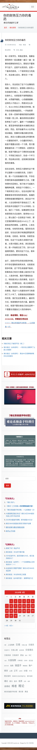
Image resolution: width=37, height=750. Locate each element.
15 (11, 611)
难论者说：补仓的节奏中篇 (15, 552)
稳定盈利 (7, 676)
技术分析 (6, 665)
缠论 (6, 681)
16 (15, 611)
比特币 (20, 671)
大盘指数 (12, 660)
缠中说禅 (29, 676)
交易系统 (7, 655)
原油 (22, 655)
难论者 (21, 692)
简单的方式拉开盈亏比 (19, 676)
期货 (6, 671)
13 (33, 606)
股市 (15, 681)
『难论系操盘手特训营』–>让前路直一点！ (20, 510)
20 (33, 611)
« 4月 (6, 625)
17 (20, 611)
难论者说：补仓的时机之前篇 (16, 574)
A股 (5, 645)
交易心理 (14, 650)
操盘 (21, 50)
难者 (24, 45)
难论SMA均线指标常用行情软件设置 (18, 523)
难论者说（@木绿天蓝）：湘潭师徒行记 (19, 578)
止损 (10, 671)
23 (15, 616)
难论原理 (13, 27)
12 (28, 606)
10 (20, 606)
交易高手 (15, 655)
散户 (30, 666)
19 (28, 611)
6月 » (11, 625)
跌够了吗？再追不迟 (13, 548)
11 (24, 606)
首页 (5, 27)
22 (11, 616)
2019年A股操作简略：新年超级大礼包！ (19, 520)
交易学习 (7, 650)
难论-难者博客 (30, 743)
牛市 (30, 671)
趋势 (29, 681)
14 (7, 611)
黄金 (26, 692)
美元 (11, 681)
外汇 (30, 655)
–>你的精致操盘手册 (25, 506)
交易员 (31, 645)
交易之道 (24, 645)
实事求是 (20, 660)
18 (24, 611)
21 (7, 616)
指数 (11, 666)
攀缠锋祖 (25, 665)
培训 (26, 655)
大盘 (5, 660)
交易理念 (29, 650)
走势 (25, 681)
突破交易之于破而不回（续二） (14, 343)
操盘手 (18, 665)
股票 (20, 681)
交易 (17, 50)
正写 (16, 671)
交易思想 (21, 650)
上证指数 (11, 645)
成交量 (31, 660)
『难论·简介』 (11, 502)
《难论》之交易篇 (12, 506)
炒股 (26, 671)
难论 (21, 686)
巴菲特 (25, 660)
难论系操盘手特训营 (10, 692)
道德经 (7, 686)
